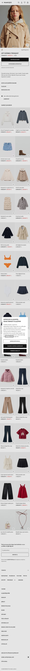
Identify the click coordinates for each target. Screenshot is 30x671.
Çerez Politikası (9, 336)
